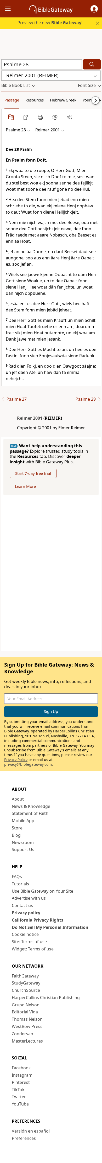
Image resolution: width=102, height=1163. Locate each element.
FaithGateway (25, 976)
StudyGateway (26, 983)
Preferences (24, 1138)
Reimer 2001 (29, 418)
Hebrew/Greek (63, 100)
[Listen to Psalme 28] (69, 117)
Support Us (23, 849)
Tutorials (20, 884)
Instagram (22, 1075)
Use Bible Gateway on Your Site (42, 891)
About (18, 799)
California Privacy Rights (37, 920)
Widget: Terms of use (33, 949)
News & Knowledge (31, 806)
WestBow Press (27, 1026)
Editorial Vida (25, 1012)
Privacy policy (26, 913)
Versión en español (31, 1131)
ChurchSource (26, 990)
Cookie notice (25, 934)
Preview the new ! (50, 22)
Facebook (21, 1068)
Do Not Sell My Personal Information (50, 927)
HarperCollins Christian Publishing (46, 997)
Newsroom (23, 842)
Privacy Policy (15, 759)
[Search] (92, 64)
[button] (94, 8)
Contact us (22, 905)
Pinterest (21, 1082)
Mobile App (23, 820)
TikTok (18, 1089)
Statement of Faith (30, 813)
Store (17, 828)
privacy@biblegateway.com (28, 764)
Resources (34, 100)
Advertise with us (29, 898)
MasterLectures (27, 1041)
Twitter (19, 1097)
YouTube (20, 1104)
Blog (16, 835)
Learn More (25, 486)
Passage (11, 100)
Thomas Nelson (27, 1019)
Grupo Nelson (25, 1005)
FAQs (17, 876)
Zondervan (22, 1034)
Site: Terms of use (29, 941)
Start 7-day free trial (33, 473)
